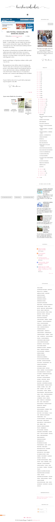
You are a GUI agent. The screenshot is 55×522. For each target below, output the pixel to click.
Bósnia (47, 312)
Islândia (38, 386)
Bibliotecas (46, 310)
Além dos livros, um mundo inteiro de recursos (48, 204)
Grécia (46, 375)
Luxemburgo (39, 398)
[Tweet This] (29, 92)
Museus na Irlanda (41, 407)
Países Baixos (46, 420)
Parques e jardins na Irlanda (43, 426)
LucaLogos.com (36, 520)
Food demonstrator (41, 371)
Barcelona (43, 308)
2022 (39, 79)
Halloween (39, 377)
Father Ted (41, 138)
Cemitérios (39, 325)
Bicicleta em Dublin (41, 312)
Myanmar (47, 409)
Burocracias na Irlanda (17, 36)
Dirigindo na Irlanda (45, 349)
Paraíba (41, 424)
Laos (46, 388)
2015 (39, 93)
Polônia (50, 431)
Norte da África (40, 411)
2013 (39, 97)
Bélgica (38, 310)
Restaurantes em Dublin (42, 450)
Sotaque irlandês (46, 463)
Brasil (50, 312)
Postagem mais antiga (28, 197)
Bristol (43, 313)
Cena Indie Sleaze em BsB (43, 258)
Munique (44, 405)
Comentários (41, 512)
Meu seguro (40, 254)
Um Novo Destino (42, 257)
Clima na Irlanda (40, 332)
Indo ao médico (46, 381)
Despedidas (39, 343)
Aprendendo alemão (41, 297)
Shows (38, 461)
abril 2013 (42, 169)
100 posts (41, 166)
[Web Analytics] (2, 515)
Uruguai (42, 474)
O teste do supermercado (44, 151)
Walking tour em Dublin (44, 119)
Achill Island (39, 287)
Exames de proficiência (42, 364)
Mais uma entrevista (43, 142)
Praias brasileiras (44, 435)
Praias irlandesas (40, 437)
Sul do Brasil (40, 467)
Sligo (50, 461)
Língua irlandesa (40, 392)
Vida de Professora (41, 482)
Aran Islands (39, 304)
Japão (50, 386)
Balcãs (38, 308)
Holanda (39, 379)
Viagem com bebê (40, 480)
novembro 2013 (43, 101)
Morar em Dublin (47, 403)
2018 (39, 87)
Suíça (50, 465)
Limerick (49, 390)
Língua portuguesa (49, 392)
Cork (38, 336)
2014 (39, 95)
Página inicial (17, 197)
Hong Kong (43, 379)
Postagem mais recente (6, 197)
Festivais (47, 368)
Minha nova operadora (44, 162)
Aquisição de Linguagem (42, 302)
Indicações (39, 381)
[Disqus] (17, 137)
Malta (38, 399)
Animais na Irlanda (41, 295)
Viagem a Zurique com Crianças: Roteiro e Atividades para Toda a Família (45, 269)
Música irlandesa (40, 409)
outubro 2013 (42, 103)
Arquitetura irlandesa (48, 304)
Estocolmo (39, 362)
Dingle (38, 349)
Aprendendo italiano (41, 300)
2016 (39, 91)
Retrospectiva (40, 452)
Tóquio (38, 469)
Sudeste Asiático (40, 465)
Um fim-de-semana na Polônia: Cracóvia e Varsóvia (46, 229)
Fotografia (39, 373)
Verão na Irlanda (44, 478)
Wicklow (39, 485)
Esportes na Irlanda (46, 360)
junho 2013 (42, 110)
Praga (38, 435)
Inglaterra (39, 383)
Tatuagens (50, 467)
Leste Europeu (40, 390)
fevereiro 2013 (43, 173)
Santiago (39, 457)
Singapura (46, 461)
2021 (39, 81)
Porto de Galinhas (44, 433)
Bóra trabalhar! (42, 121)
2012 (39, 177)
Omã (38, 414)
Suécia (46, 465)
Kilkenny (42, 388)
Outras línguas (49, 418)
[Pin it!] (31, 92)
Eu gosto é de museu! (43, 160)
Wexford (50, 484)
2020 (39, 83)
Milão (41, 401)
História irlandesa (46, 377)
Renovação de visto (41, 448)
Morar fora (39, 405)
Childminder (45, 325)
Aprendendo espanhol (41, 298)
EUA (50, 362)
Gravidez (43, 375)
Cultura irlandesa (45, 338)
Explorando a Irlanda (41, 366)
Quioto (49, 444)
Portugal (51, 433)
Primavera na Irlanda (41, 439)
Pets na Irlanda (40, 429)
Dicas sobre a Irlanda (41, 345)
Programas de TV (40, 441)
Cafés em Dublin (40, 319)
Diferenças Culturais (41, 347)
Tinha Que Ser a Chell (43, 266)
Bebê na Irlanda (49, 308)
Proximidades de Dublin (42, 442)
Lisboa (38, 394)
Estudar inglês (46, 362)
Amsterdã (47, 293)
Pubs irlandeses (40, 444)
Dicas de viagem (46, 343)
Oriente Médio (40, 416)
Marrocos (42, 399)
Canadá (50, 319)
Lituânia (38, 396)
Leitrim (48, 388)
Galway (38, 375)
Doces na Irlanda (40, 351)
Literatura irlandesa (48, 394)
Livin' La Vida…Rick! (43, 262)
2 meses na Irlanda (43, 136)
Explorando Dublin (41, 368)
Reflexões (39, 446)
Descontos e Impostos (44, 123)
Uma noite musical (43, 140)
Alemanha (45, 291)
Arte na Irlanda (40, 306)
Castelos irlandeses (47, 321)
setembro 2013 (43, 105)
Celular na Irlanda (44, 323)
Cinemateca (47, 330)
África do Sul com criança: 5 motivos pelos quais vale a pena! (45, 497)
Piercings (46, 429)
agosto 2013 (42, 107)
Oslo (45, 416)
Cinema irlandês (40, 330)
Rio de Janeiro (47, 452)
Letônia (45, 390)
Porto (38, 433)
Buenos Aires (45, 315)
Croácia (38, 338)
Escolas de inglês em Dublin (43, 358)
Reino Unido (44, 446)
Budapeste (39, 315)
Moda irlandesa (40, 403)
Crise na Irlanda (49, 336)
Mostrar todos (51, 273)
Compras (47, 334)
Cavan (38, 323)
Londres (47, 396)
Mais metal (41, 114)
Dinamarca (49, 347)
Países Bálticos (40, 422)
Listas (42, 394)
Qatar (46, 444)
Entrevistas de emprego (42, 356)
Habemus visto (42, 164)
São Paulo (44, 457)
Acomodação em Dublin (42, 289)
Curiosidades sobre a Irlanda (43, 340)
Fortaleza (48, 371)
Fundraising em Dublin (47, 373)
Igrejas (48, 379)
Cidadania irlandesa (41, 328)
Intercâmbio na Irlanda (47, 383)
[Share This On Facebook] (28, 92)
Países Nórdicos (47, 422)
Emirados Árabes (40, 353)
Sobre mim (39, 463)
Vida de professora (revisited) (45, 147)
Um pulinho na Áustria (42, 263)
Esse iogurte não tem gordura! (45, 149)
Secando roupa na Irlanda (42, 459)
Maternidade (48, 399)
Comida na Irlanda (41, 334)
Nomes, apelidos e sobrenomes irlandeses (48, 190)
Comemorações (48, 332)
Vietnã (50, 482)
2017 (39, 89)
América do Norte (40, 293)
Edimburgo (47, 351)
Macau (44, 398)
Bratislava (39, 313)
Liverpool (43, 396)
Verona (50, 478)
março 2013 (42, 171)
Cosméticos (42, 336)
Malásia (48, 398)
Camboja (46, 319)
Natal (51, 409)
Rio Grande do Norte (41, 454)
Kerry (38, 388)
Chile (49, 325)
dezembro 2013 (43, 99)
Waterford (45, 484)
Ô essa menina (41, 253)
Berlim (42, 310)
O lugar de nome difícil (44, 153)
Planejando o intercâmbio (42, 431)
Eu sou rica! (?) (47, 216)
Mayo (38, 401)
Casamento (39, 321)
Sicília (42, 461)
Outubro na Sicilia (41, 249)
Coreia (51, 334)
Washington (39, 484)
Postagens (41, 509)
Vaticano (50, 476)
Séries (50, 459)
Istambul (43, 386)
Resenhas (48, 448)
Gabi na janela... (42, 248)
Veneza (38, 478)
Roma (47, 454)
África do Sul (40, 291)
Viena (47, 482)
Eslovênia (39, 360)
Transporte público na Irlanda (43, 472)
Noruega (46, 411)
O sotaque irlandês (43, 155)
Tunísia (38, 474)
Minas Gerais (46, 401)
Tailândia (45, 467)
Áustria (45, 306)
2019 (39, 85)
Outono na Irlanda (41, 418)
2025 (39, 74)
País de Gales (40, 420)
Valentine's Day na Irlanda (42, 476)
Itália (47, 386)
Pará (38, 424)
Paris (45, 424)
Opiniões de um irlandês (45, 414)
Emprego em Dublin (41, 355)
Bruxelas (48, 313)
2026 (39, 72)
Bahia (49, 306)
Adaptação (50, 289)
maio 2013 (42, 112)
